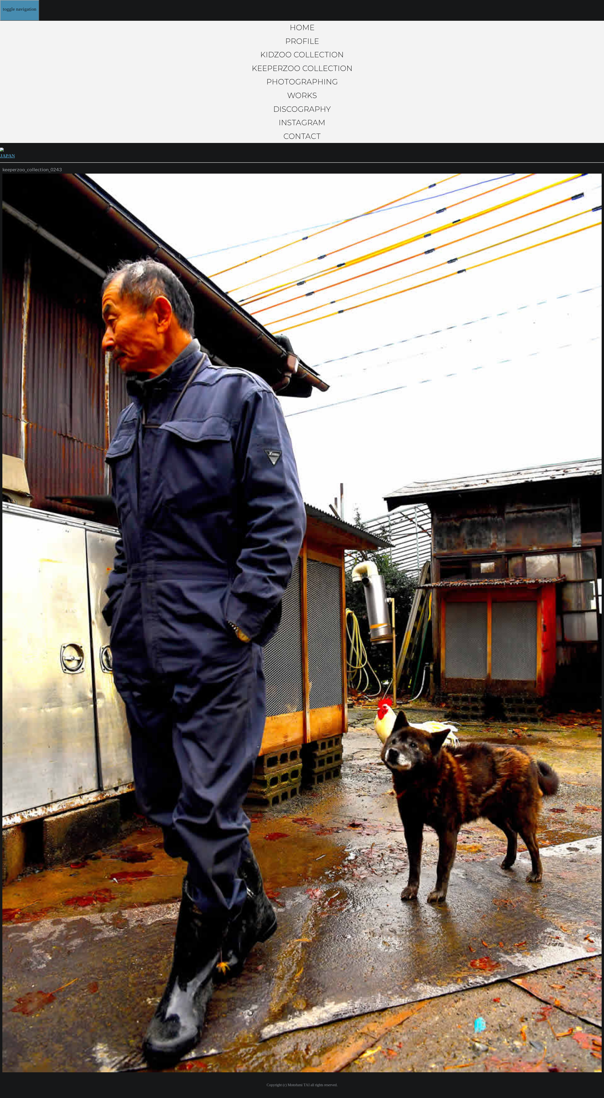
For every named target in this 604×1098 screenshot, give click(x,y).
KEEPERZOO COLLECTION (302, 68)
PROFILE (302, 41)
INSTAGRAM (302, 122)
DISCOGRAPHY (302, 109)
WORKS (302, 95)
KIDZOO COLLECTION (302, 54)
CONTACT (302, 136)
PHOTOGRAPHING (302, 81)
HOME (302, 27)
